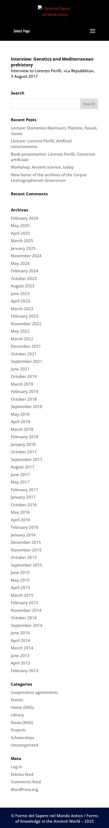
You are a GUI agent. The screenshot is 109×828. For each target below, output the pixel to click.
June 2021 (20, 369)
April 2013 (20, 663)
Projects (18, 729)
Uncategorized (24, 745)
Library (17, 714)
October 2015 (24, 557)
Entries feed (22, 774)
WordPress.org (24, 789)
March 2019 (22, 384)
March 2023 (22, 308)
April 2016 (20, 519)
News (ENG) (22, 722)
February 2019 (24, 391)
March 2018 (22, 429)
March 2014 (22, 647)
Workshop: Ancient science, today (42, 167)
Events (17, 699)
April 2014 (20, 640)
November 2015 (26, 550)
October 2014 (24, 617)
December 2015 (26, 542)
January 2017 (23, 497)
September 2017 (26, 459)
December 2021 (26, 346)
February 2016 (24, 527)
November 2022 (26, 323)
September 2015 (26, 565)
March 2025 (22, 240)
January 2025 (23, 248)
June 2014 (20, 632)
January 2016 (23, 534)
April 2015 (20, 587)
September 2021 (26, 361)
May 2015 (20, 580)
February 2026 (24, 218)
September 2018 (26, 406)
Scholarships (22, 737)
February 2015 (24, 602)
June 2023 (20, 293)
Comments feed (26, 781)
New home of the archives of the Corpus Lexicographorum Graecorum (49, 177)
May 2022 (20, 331)
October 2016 (24, 504)
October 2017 (24, 451)
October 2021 (24, 353)
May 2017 (20, 482)
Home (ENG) (22, 707)
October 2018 (24, 399)
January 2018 (23, 444)
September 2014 (26, 625)
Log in (16, 766)
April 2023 (20, 301)
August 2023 (22, 285)
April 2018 (20, 421)
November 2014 (26, 610)
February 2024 (24, 270)
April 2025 (20, 233)
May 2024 (20, 263)
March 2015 (22, 595)
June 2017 (20, 474)
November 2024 (26, 255)
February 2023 (24, 316)
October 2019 (24, 376)
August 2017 (22, 466)
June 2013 (20, 655)
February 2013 (24, 670)
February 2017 (24, 489)
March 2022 (22, 338)
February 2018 (24, 436)
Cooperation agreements (34, 692)
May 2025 (20, 225)
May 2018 (20, 414)
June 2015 (20, 572)
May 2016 (20, 512)
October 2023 (24, 278)
